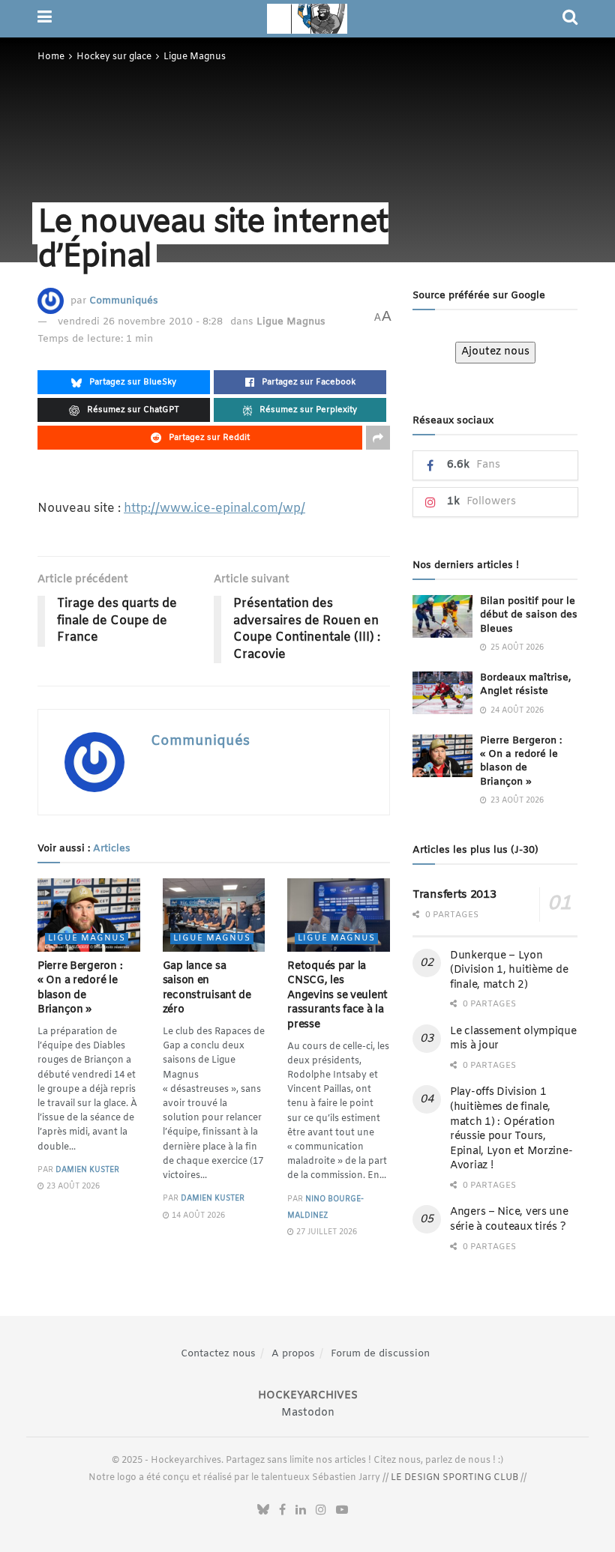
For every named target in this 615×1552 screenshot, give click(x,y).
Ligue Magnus (195, 57)
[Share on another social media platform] (378, 438)
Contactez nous (218, 1353)
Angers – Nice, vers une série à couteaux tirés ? (509, 1219)
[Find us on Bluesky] (263, 1511)
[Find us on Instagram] (321, 1510)
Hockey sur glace (114, 57)
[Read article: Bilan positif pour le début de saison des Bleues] (442, 616)
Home (51, 57)
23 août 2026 (72, 1187)
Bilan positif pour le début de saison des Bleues (529, 615)
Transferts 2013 (454, 894)
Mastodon (307, 1413)
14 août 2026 (197, 1216)
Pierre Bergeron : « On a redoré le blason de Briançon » (80, 988)
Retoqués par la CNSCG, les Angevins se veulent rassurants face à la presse (337, 995)
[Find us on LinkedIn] (301, 1510)
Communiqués (123, 301)
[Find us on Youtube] (342, 1510)
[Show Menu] (45, 18)
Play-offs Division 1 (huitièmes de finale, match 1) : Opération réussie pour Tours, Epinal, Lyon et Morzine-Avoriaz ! (511, 1129)
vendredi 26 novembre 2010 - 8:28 (140, 321)
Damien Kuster (87, 1170)
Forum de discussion (380, 1353)
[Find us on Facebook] (282, 1510)
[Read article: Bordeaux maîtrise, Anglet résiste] (442, 692)
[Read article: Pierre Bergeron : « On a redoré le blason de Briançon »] (89, 915)
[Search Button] (570, 18)
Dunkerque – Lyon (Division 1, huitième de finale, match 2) (509, 970)
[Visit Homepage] (307, 19)
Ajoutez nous (495, 352)
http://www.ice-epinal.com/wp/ (214, 508)
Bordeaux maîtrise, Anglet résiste (525, 684)
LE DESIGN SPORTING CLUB (454, 1478)
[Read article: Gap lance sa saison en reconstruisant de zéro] (214, 915)
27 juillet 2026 (325, 1232)
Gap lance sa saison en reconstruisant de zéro (207, 988)
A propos (293, 1353)
